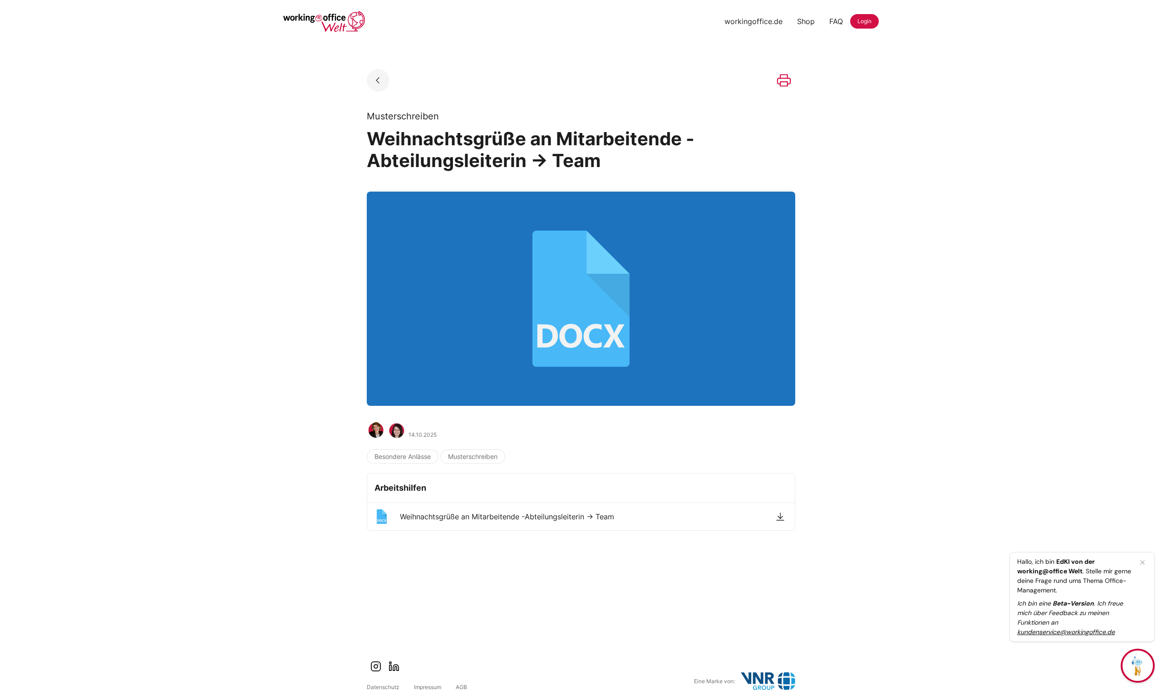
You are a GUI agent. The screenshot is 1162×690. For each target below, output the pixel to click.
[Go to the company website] (768, 681)
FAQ (836, 21)
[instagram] (376, 666)
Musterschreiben (472, 456)
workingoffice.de (753, 21)
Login (864, 21)
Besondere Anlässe (402, 456)
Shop (806, 21)
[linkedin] (394, 666)
